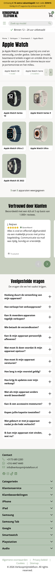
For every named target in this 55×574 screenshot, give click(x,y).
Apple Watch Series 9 (40, 113)
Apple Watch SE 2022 (14, 180)
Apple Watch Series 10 (13, 114)
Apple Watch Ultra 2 (13, 148)
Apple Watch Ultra (39, 148)
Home (4, 38)
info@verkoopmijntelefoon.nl (22, 467)
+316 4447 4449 (15, 463)
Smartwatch (25, 38)
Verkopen (14, 38)
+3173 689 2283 (15, 459)
